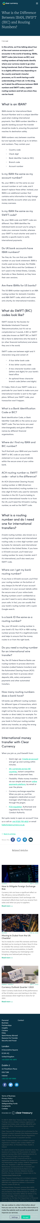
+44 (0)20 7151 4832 (20, 821)
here (11, 1196)
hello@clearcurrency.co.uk (13, 824)
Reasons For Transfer (10, 1038)
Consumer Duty (8, 1101)
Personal (5, 1020)
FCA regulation (15, 806)
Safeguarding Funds (9, 1103)
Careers (5, 1030)
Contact (21, 1020)
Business (5, 1023)
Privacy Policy (7, 1098)
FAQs (4, 1033)
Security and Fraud (9, 1040)
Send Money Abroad (10, 1035)
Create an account (30, 758)
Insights (5, 1028)
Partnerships (7, 1025)
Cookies (5, 1108)
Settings (15, 1217)
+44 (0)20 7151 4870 (9, 1059)
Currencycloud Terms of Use (11, 1175)
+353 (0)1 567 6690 (9, 1078)
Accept (25, 1217)
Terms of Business (8, 1096)
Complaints (6, 1106)
